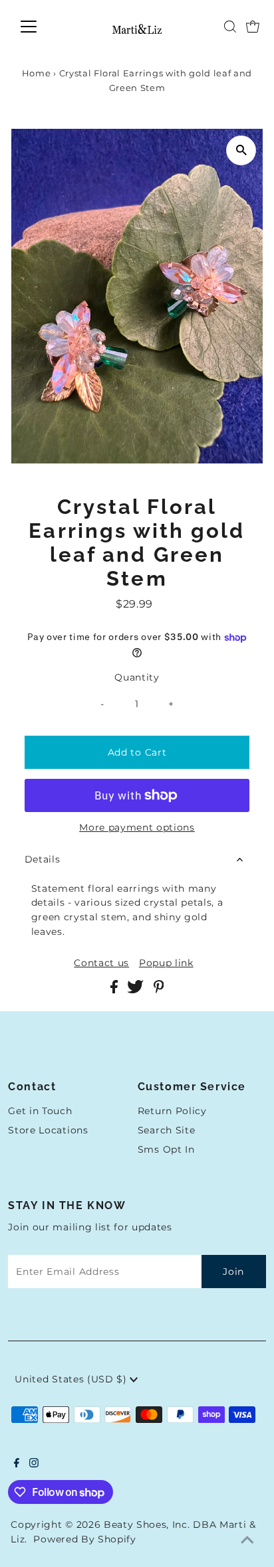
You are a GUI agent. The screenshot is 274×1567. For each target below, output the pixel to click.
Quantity (136, 677)
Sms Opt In (166, 1149)
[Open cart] (252, 26)
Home (36, 73)
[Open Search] (230, 27)
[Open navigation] (41, 26)
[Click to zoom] (241, 150)
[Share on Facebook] (115, 990)
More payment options (137, 827)
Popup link (166, 963)
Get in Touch (40, 1111)
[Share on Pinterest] (159, 990)
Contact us (101, 963)
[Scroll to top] (247, 1540)
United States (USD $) (72, 1379)
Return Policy (172, 1111)
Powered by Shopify (84, 1539)
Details (43, 859)
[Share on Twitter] (136, 990)
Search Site (166, 1130)
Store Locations (48, 1130)
